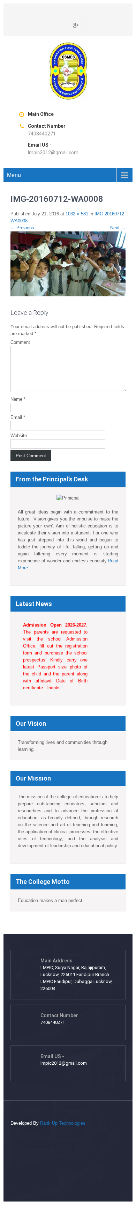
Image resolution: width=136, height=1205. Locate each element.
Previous (22, 227)
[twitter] (61, 25)
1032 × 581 (77, 213)
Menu (14, 175)
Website (18, 435)
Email (17, 417)
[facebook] (47, 25)
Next (118, 227)
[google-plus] (75, 25)
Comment (20, 342)
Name (17, 399)
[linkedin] (89, 25)
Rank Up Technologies (62, 1123)
